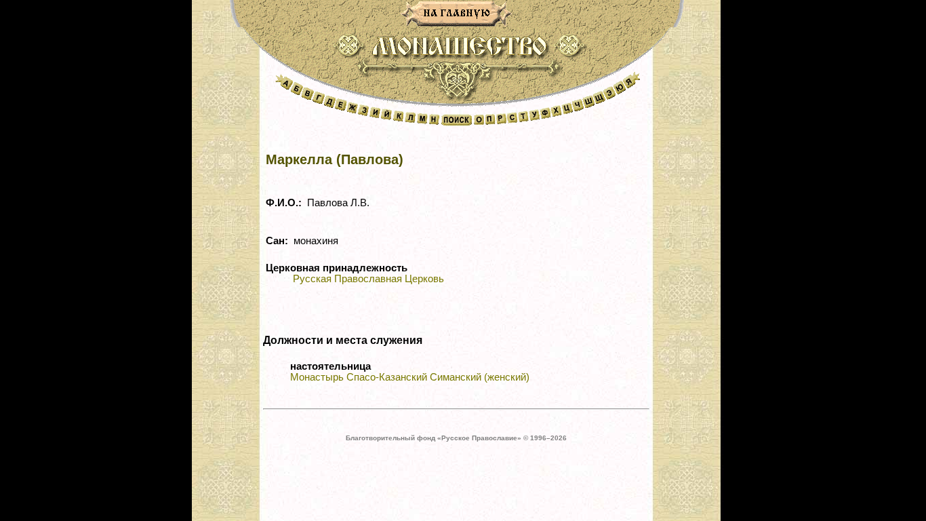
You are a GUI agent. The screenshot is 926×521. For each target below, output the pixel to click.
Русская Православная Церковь (368, 278)
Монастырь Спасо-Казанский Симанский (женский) (409, 377)
